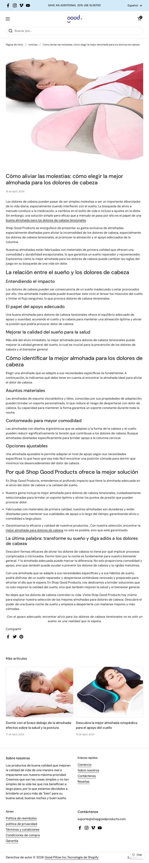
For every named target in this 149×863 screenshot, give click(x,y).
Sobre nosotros (88, 770)
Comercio (84, 765)
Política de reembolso (21, 818)
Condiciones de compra (23, 835)
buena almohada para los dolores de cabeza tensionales (46, 220)
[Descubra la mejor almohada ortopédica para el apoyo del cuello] (109, 692)
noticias (33, 44)
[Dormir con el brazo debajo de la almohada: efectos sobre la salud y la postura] (39, 692)
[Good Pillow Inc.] (73, 19)
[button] (139, 19)
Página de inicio (14, 44)
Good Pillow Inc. (56, 857)
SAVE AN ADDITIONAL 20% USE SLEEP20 (74, 5)
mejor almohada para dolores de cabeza (34, 530)
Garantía (12, 841)
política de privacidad (21, 824)
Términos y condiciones (22, 829)
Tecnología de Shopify (83, 857)
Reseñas (83, 781)
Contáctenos (87, 776)
